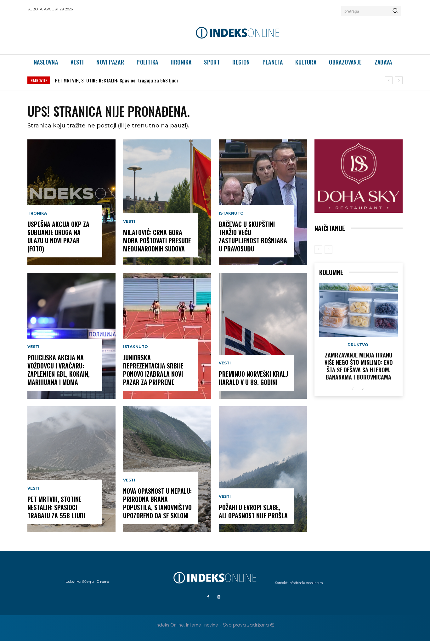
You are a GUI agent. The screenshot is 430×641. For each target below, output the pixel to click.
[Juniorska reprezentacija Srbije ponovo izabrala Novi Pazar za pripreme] (167, 336)
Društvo (358, 345)
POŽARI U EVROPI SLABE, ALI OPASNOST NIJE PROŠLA (253, 511)
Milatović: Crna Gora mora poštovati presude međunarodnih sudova (157, 240)
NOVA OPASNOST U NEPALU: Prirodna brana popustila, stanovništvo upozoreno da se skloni (157, 503)
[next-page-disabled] (328, 249)
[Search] (395, 11)
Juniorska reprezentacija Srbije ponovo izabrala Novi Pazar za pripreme (153, 370)
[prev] (389, 80)
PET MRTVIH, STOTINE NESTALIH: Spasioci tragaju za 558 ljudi (116, 80)
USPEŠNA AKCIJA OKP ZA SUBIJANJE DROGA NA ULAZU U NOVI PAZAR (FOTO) (58, 236)
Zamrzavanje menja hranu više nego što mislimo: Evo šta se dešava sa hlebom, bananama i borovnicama (359, 366)
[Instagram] (219, 597)
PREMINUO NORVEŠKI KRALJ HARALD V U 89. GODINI (253, 378)
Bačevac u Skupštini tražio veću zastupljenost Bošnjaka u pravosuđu (253, 236)
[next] (399, 80)
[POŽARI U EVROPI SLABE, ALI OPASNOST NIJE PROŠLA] (263, 469)
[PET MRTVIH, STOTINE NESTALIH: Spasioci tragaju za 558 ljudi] (71, 469)
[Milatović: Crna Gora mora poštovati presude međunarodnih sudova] (167, 202)
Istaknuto (135, 347)
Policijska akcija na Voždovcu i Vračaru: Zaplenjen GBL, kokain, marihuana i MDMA (58, 370)
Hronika (37, 213)
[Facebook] (208, 597)
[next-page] (362, 389)
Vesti (33, 347)
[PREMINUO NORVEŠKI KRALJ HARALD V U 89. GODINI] (263, 336)
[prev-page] (318, 249)
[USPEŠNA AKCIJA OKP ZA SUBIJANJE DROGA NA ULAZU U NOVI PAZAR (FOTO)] (71, 202)
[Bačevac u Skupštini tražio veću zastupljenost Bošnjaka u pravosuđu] (263, 202)
